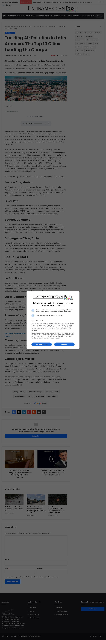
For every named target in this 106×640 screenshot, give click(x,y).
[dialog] (53, 320)
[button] (53, 320)
